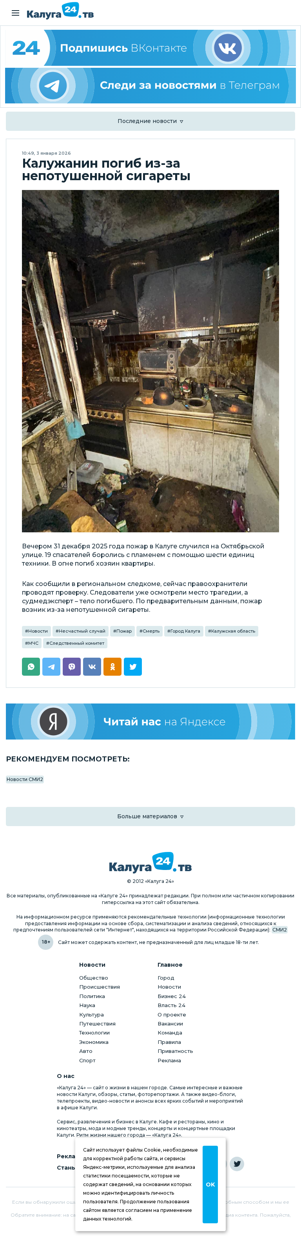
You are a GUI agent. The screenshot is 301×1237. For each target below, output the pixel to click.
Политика (92, 996)
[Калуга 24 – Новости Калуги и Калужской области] (60, 11)
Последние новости (147, 121)
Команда (170, 1032)
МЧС (33, 643)
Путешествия (97, 1023)
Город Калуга (185, 631)
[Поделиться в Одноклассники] (112, 667)
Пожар (124, 631)
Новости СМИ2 (25, 779)
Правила (169, 1042)
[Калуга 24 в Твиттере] (237, 1164)
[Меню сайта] (15, 13)
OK (210, 1184)
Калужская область (233, 631)
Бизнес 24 (172, 996)
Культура (91, 1014)
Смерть (151, 631)
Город (166, 978)
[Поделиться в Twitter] (133, 667)
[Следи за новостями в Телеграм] (150, 86)
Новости (38, 631)
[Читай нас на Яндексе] (150, 721)
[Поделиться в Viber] (72, 667)
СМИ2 (279, 930)
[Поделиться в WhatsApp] (31, 667)
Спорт (87, 1060)
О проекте (172, 1014)
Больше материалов (147, 816)
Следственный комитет (76, 643)
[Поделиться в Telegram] (51, 667)
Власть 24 (171, 1005)
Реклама (169, 1060)
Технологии (94, 1032)
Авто (85, 1051)
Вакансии (170, 1023)
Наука (87, 1005)
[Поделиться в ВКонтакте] (92, 667)
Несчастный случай (82, 631)
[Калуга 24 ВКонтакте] (150, 48)
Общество (93, 978)
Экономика (94, 1042)
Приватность (175, 1051)
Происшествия (99, 987)
